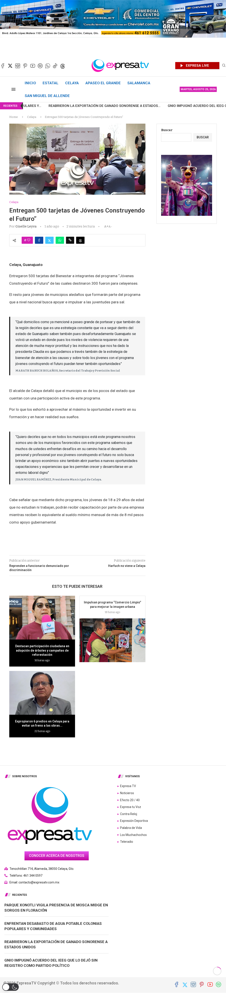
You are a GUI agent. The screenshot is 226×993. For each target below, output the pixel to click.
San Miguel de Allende (47, 95)
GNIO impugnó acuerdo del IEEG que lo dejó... (171, 106)
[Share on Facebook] (39, 240)
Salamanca (138, 83)
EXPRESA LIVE (197, 66)
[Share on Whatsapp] (60, 240)
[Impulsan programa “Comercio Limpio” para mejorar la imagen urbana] (112, 640)
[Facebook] (2, 65)
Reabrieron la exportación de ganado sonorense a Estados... (68, 106)
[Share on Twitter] (49, 240)
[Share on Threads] (80, 240)
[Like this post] (28, 240)
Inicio (30, 83)
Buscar (167, 130)
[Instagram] (17, 65)
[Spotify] (40, 65)
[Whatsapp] (47, 65)
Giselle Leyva (26, 226)
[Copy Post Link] (70, 240)
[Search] (224, 66)
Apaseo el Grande (103, 83)
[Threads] (62, 65)
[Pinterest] (25, 65)
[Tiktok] (55, 65)
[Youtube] (32, 65)
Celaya (72, 83)
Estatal (50, 83)
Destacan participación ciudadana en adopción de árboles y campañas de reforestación (42, 650)
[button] (10, 987)
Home (13, 117)
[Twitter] (10, 65)
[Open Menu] (13, 89)
